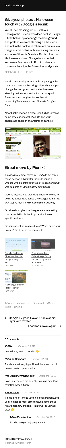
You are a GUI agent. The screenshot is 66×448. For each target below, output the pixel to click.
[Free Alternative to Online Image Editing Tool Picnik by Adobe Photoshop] (43, 245)
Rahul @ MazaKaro (15, 359)
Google (10, 303)
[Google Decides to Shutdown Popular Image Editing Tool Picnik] (16, 245)
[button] (33, 143)
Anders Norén (23, 443)
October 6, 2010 (13, 72)
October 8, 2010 (47, 376)
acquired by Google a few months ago (30, 187)
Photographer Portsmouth (20, 376)
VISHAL (9, 346)
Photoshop (51, 85)
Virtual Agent (12, 392)
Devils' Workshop (14, 5)
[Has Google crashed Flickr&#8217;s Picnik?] (16, 276)
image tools (25, 303)
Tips (31, 72)
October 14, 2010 (33, 392)
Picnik (18, 307)
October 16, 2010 (46, 417)
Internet (39, 303)
